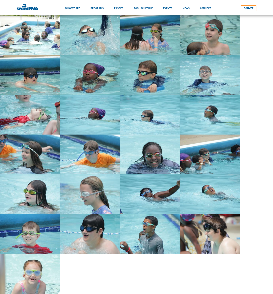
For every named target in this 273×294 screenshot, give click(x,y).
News (186, 8)
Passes (118, 8)
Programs (97, 8)
